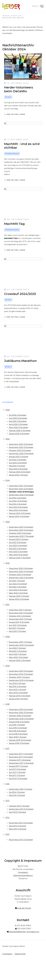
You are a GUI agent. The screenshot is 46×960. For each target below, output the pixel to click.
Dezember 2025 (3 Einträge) (21, 444)
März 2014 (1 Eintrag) (17, 829)
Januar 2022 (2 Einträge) (19, 599)
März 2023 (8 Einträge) (18, 555)
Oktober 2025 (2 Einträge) (20, 450)
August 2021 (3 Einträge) (19, 622)
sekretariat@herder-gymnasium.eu (24, 932)
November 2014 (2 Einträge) (21, 823)
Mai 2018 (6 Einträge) (18, 731)
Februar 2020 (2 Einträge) (20, 660)
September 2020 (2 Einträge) (21, 645)
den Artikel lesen (15, 114)
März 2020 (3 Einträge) (18, 657)
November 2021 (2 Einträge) (21, 613)
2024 (8, 480)
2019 (8, 666)
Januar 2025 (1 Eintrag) (18, 475)
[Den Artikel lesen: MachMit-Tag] (23, 202)
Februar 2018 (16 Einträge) (20, 740)
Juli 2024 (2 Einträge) (17, 498)
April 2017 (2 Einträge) (18, 778)
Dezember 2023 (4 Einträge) (21, 527)
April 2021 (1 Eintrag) (17, 631)
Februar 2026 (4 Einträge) (20, 430)
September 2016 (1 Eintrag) (20, 789)
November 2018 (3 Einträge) (21, 713)
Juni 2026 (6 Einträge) (18, 418)
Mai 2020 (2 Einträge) (18, 651)
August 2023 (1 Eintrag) (18, 539)
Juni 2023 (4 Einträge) (18, 545)
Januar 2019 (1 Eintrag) (18, 699)
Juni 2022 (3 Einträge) (18, 584)
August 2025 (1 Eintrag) (18, 457)
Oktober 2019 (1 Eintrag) (19, 677)
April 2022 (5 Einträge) (18, 590)
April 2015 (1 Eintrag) (17, 812)
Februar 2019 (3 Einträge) (19, 696)
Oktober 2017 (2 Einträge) (20, 760)
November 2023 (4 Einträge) (21, 530)
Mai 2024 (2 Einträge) (18, 504)
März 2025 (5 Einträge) (18, 469)
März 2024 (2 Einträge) (18, 510)
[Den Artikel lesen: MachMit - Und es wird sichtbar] (23, 129)
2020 (8, 637)
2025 (8, 439)
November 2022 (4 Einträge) (21, 571)
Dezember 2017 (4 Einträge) (21, 754)
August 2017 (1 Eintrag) (18, 766)
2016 (7, 784)
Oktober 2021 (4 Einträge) (20, 616)
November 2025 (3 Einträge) (21, 447)
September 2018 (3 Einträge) (21, 719)
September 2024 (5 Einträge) (21, 495)
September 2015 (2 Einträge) (21, 809)
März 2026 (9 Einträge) (18, 427)
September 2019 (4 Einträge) (21, 680)
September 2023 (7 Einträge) (21, 536)
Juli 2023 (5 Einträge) (17, 542)
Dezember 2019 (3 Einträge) (21, 671)
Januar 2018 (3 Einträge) (19, 743)
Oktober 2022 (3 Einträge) (20, 575)
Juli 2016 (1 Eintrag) (17, 792)
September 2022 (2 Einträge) (21, 578)
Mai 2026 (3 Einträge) (18, 421)
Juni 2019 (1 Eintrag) (17, 683)
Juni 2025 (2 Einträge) (18, 463)
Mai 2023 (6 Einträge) (18, 549)
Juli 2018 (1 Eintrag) (17, 725)
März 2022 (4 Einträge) (18, 593)
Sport (8, 97)
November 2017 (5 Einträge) (21, 757)
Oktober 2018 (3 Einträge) (20, 716)
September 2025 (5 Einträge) (21, 453)
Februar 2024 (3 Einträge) (20, 513)
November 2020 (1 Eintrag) (20, 642)
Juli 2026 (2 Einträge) (17, 415)
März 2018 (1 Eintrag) (17, 737)
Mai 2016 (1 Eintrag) (17, 795)
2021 (7, 604)
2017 (7, 749)
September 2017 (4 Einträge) (21, 763)
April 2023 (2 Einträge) (18, 552)
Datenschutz (20, 954)
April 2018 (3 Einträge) (18, 734)
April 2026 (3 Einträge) (18, 424)
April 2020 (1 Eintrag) (17, 654)
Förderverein (12, 153)
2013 (7, 834)
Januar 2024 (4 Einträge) (19, 516)
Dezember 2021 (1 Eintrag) (20, 610)
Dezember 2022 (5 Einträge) (21, 568)
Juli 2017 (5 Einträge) (17, 769)
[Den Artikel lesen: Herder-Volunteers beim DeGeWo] (23, 67)
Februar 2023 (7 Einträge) (20, 558)
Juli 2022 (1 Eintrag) (17, 581)
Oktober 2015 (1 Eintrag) (19, 806)
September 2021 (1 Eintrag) (20, 619)
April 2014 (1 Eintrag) (17, 826)
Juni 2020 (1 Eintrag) (17, 648)
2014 (7, 817)
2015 (7, 801)
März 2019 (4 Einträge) (18, 693)
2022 (8, 563)
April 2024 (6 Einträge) (18, 507)
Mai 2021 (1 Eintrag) (17, 628)
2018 (8, 704)
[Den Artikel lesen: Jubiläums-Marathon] (23, 339)
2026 (8, 410)
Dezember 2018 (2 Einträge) (21, 709)
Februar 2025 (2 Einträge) (19, 472)
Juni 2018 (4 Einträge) (18, 728)
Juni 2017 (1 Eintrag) (17, 772)
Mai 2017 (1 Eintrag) (17, 775)
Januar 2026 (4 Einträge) (19, 434)
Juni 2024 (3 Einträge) (18, 501)
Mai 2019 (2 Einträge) (17, 686)
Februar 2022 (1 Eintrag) (19, 596)
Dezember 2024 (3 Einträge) (21, 486)
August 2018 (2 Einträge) (19, 722)
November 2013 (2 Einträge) (21, 840)
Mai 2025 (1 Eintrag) (17, 466)
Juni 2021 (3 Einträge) (18, 625)
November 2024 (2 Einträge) (21, 489)
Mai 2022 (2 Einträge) (17, 587)
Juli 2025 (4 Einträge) (17, 460)
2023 (8, 522)
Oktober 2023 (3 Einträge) (20, 533)
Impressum (7, 954)
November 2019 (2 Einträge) (21, 674)
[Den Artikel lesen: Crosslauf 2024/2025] (23, 272)
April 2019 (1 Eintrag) (17, 690)
